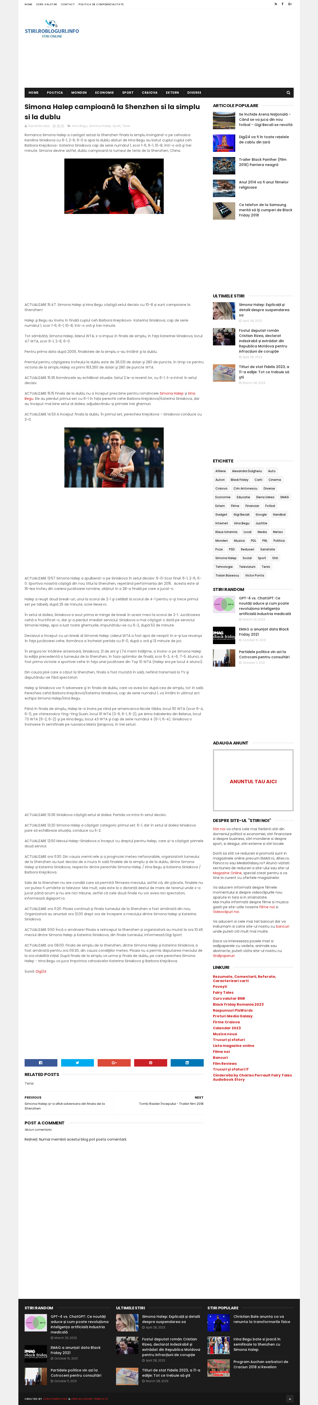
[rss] (276, 4)
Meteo (278, 532)
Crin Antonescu (245, 488)
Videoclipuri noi (226, 911)
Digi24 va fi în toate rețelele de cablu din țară (264, 139)
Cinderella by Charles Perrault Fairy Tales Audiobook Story (252, 1077)
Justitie (261, 523)
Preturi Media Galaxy (233, 1016)
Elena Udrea (265, 497)
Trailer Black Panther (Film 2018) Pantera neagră (262, 162)
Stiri (275, 558)
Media (262, 532)
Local (247, 532)
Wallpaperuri (224, 955)
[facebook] (282, 4)
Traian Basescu (227, 575)
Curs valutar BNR (229, 998)
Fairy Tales (223, 992)
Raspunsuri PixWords (233, 1010)
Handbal (279, 514)
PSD (232, 549)
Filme (235, 506)
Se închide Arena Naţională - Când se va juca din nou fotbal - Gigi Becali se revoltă (265, 119)
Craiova (150, 92)
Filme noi (267, 907)
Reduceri (247, 549)
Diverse (194, 92)
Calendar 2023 (227, 1028)
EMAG (284, 497)
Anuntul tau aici (253, 781)
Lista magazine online (233, 1045)
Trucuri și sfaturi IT (231, 1069)
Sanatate (267, 549)
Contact (68, 4)
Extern (172, 92)
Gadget (221, 514)
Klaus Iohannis (226, 532)
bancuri (282, 926)
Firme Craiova (226, 1022)
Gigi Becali (241, 514)
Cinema (275, 480)
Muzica (239, 540)
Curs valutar (46, 4)
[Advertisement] (203, 48)
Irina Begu (79, 126)
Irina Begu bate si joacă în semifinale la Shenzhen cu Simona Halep (257, 1344)
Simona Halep (100, 126)
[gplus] (290, 4)
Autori (220, 480)
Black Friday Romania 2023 (238, 1004)
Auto (272, 471)
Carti (258, 480)
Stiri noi (219, 828)
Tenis (126, 126)
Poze (219, 549)
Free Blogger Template (90, 1399)
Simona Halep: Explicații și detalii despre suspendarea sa (264, 310)
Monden (79, 92)
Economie (104, 92)
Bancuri (220, 1057)
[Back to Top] (290, 1399)
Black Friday (239, 480)
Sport (128, 92)
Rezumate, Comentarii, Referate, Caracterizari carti (244, 978)
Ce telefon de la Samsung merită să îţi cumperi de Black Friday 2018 (265, 210)
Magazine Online (227, 872)
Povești (220, 986)
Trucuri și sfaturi (229, 1039)
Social (247, 558)
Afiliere (220, 471)
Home (28, 4)
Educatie (243, 497)
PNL (264, 540)
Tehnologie (224, 567)
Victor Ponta (254, 575)
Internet (221, 523)
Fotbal (270, 506)
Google (261, 514)
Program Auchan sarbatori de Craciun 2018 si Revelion (261, 1364)
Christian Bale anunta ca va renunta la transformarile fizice (262, 1319)
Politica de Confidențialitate (101, 4)
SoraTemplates (55, 1399)
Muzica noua (225, 1034)
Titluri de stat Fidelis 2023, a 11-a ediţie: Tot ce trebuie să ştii (264, 372)
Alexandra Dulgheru (247, 471)
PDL (253, 540)
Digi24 (41, 971)
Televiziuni (247, 567)
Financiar (252, 506)
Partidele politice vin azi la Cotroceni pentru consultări (264, 654)
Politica (55, 92)
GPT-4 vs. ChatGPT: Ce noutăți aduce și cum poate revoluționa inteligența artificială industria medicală (265, 606)
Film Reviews (225, 1063)
